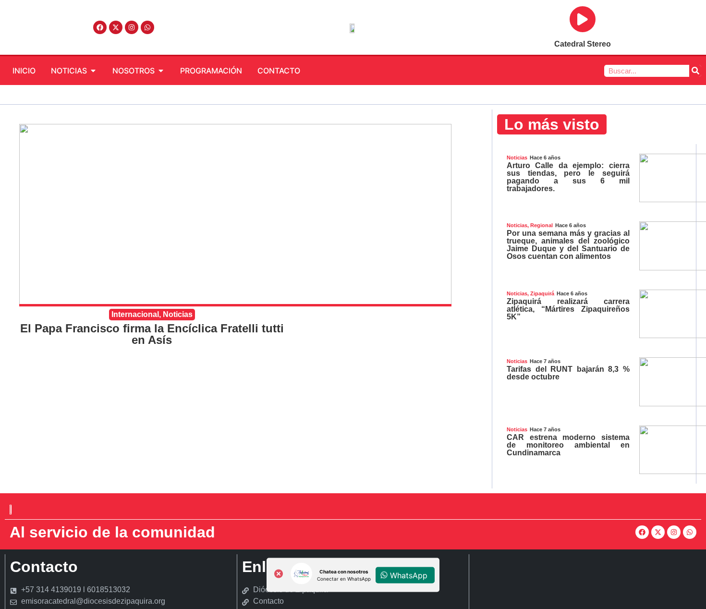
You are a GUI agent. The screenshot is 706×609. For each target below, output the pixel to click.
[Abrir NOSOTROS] (161, 70)
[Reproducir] (582, 19)
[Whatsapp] (147, 27)
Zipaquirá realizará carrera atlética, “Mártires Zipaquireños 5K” (568, 309)
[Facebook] (100, 27)
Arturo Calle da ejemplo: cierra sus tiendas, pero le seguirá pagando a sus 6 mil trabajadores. (568, 177)
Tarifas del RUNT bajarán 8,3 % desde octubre (568, 373)
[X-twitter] (115, 27)
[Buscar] (695, 71)
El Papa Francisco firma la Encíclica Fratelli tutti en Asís (152, 334)
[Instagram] (131, 27)
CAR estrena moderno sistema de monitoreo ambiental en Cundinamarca (568, 445)
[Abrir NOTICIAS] (93, 70)
